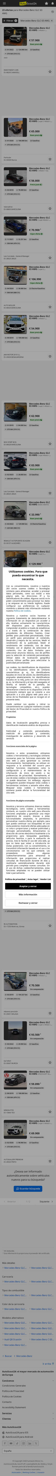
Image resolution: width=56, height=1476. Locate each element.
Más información (28, 894)
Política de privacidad (15, 879)
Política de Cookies (22, 610)
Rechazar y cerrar (28, 902)
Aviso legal (33, 879)
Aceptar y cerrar (28, 886)
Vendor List (45, 879)
